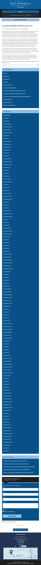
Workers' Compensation (8, 105)
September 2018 (7, 268)
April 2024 (5, 155)
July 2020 (5, 219)
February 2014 (6, 427)
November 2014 (7, 401)
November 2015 (7, 367)
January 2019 (6, 257)
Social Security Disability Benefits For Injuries (13, 93)
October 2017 (6, 300)
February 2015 (6, 393)
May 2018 (5, 280)
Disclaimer (4, 509)
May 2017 (5, 314)
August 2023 (6, 167)
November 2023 (7, 164)
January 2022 (6, 193)
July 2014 (5, 413)
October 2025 (6, 129)
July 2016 (5, 343)
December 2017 (7, 294)
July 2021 (5, 202)
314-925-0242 (20, 7)
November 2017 (7, 297)
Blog (4, 73)
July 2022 (5, 184)
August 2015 (6, 375)
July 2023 (5, 170)
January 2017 (6, 326)
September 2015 (7, 372)
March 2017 (6, 320)
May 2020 (5, 222)
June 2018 (5, 277)
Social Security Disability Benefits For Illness (13, 90)
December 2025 (7, 126)
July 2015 (5, 378)
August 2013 (6, 445)
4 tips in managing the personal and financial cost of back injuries (19, 466)
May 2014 (5, 419)
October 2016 (6, 335)
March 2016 (6, 355)
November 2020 (7, 213)
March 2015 (6, 390)
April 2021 (5, 207)
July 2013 (5, 448)
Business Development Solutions (25, 563)
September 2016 (7, 338)
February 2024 (6, 158)
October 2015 (6, 369)
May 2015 (5, 384)
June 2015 (5, 381)
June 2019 (5, 242)
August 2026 (6, 115)
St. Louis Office (20, 544)
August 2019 (6, 236)
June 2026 (5, 118)
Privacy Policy (17, 563)
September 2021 (7, 199)
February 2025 (6, 141)
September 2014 (7, 407)
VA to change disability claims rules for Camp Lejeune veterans (23, 61)
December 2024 (7, 144)
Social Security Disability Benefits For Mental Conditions (16, 96)
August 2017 (6, 306)
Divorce (5, 76)
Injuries (4, 82)
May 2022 (5, 187)
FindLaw (32, 563)
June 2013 (5, 450)
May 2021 (5, 205)
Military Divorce (6, 85)
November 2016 (7, 332)
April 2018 (5, 283)
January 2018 (6, 291)
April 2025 (5, 138)
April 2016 (5, 352)
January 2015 (6, 395)
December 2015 (7, 364)
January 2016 (6, 361)
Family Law (5, 79)
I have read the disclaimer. (9, 511)
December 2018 (7, 259)
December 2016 (7, 329)
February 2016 (6, 358)
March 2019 (6, 251)
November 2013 (7, 436)
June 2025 (5, 135)
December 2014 (7, 398)
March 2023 (6, 176)
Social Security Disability (8, 87)
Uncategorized (25, 28)
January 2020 (6, 228)
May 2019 (5, 245)
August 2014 (6, 410)
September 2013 (7, 442)
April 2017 (5, 317)
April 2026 (5, 121)
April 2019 (5, 248)
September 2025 (7, 132)
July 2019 (5, 239)
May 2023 (5, 173)
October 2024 (6, 147)
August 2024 (6, 150)
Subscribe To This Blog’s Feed (9, 521)
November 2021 (7, 196)
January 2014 (6, 430)
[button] (20, 11)
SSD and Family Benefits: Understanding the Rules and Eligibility (18, 472)
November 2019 (7, 233)
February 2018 (6, 288)
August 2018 (6, 271)
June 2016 (5, 346)
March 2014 (6, 424)
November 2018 (7, 262)
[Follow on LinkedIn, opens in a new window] (20, 546)
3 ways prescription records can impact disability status (16, 469)
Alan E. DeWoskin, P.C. (11, 28)
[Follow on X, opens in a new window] (18, 546)
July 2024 (5, 152)
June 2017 (5, 312)
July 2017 (5, 309)
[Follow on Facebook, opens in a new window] (16, 546)
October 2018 (6, 265)
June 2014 (5, 416)
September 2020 (7, 216)
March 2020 (6, 225)
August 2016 (6, 340)
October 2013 (6, 439)
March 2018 (6, 286)
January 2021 (6, 210)
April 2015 (5, 387)
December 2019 (7, 231)
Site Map (12, 563)
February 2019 (6, 254)
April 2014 (5, 421)
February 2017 (6, 323)
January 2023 (6, 178)
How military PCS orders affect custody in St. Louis (15, 460)
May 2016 (5, 349)
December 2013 (7, 433)
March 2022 (6, 190)
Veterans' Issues (7, 102)
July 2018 (5, 274)
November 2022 (7, 181)
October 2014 (6, 404)
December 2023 (7, 161)
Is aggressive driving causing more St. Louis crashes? (16, 463)
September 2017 (7, 303)
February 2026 (6, 123)
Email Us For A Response (21, 529)
